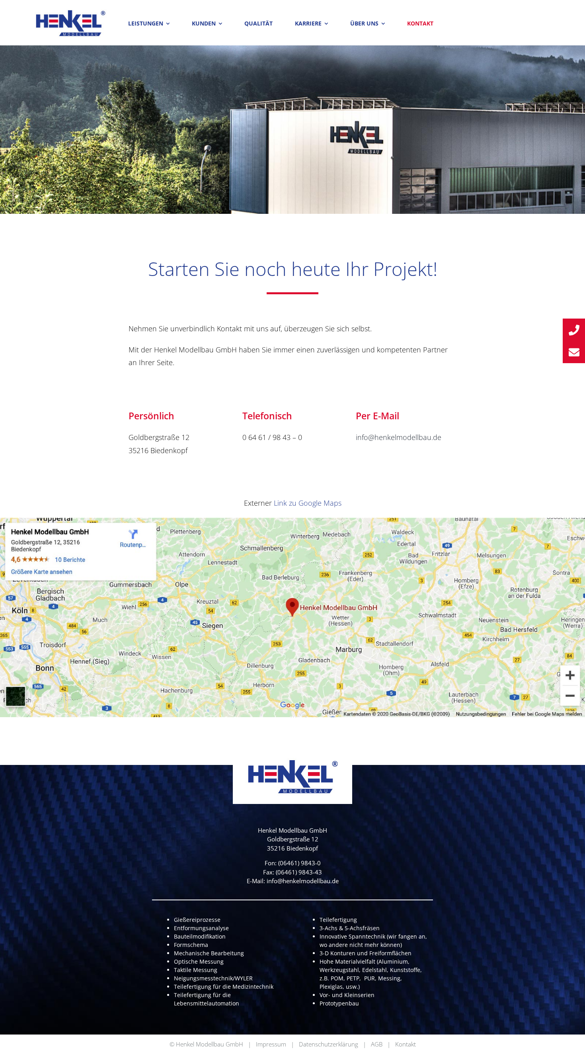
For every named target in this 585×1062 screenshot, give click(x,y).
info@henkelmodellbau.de (398, 437)
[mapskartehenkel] (292, 521)
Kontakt (405, 1044)
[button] (574, 330)
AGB (376, 1044)
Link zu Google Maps (307, 503)
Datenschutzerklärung (328, 1044)
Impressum (271, 1044)
